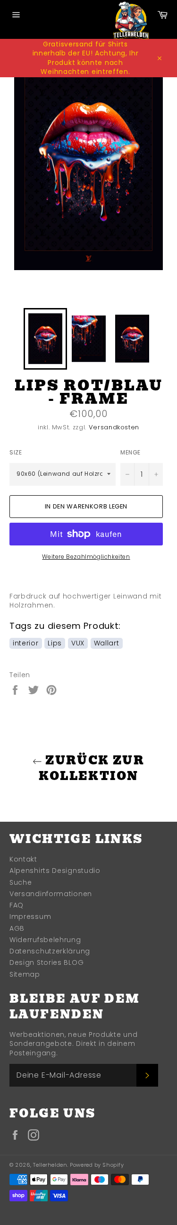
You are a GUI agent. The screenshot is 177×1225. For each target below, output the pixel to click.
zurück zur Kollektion (92, 768)
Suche (20, 882)
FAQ (16, 905)
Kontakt (23, 859)
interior (26, 643)
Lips (55, 643)
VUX (77, 643)
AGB (17, 928)
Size (15, 452)
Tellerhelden (50, 1165)
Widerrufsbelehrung (45, 939)
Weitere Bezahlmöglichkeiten (86, 557)
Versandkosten (114, 427)
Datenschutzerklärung (49, 951)
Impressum (30, 916)
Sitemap (24, 974)
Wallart (106, 643)
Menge (130, 452)
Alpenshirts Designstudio (55, 870)
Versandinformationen (50, 893)
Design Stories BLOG (46, 962)
